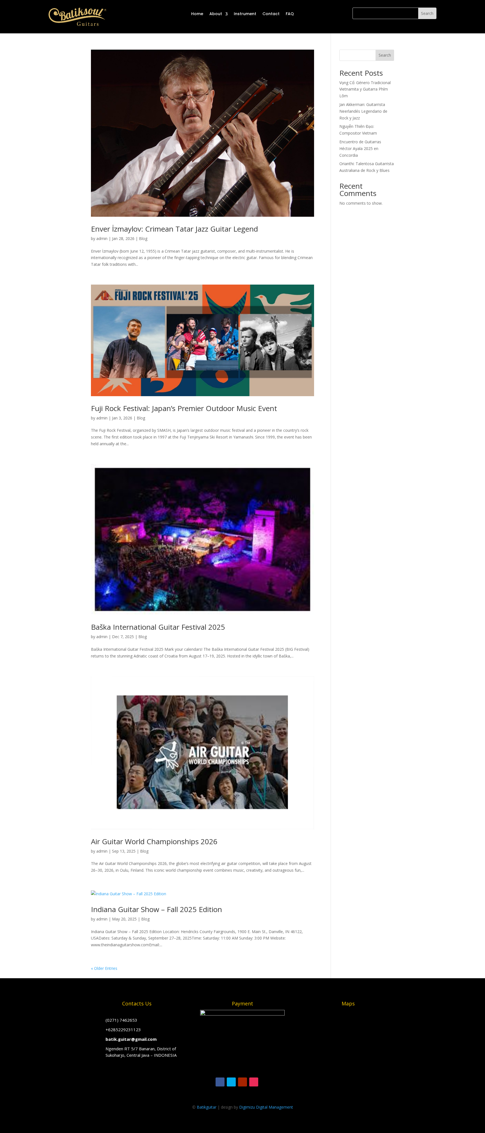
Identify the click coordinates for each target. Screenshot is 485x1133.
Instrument (245, 14)
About (215, 14)
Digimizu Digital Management (266, 1107)
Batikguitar (206, 1107)
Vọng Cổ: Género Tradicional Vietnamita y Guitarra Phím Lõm (365, 89)
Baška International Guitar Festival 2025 (158, 627)
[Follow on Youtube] (242, 1081)
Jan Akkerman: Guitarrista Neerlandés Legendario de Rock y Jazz (363, 111)
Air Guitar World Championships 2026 (154, 841)
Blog (143, 238)
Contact (271, 14)
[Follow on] (264, 1081)
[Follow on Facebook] (220, 1081)
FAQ (290, 14)
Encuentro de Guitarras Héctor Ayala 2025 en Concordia (360, 148)
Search (385, 55)
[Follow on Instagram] (253, 1081)
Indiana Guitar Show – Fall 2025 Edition (156, 909)
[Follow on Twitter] (231, 1081)
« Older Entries (104, 968)
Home (197, 14)
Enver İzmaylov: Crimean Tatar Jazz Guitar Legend (174, 229)
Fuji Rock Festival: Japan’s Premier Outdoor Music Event (184, 408)
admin (101, 238)
